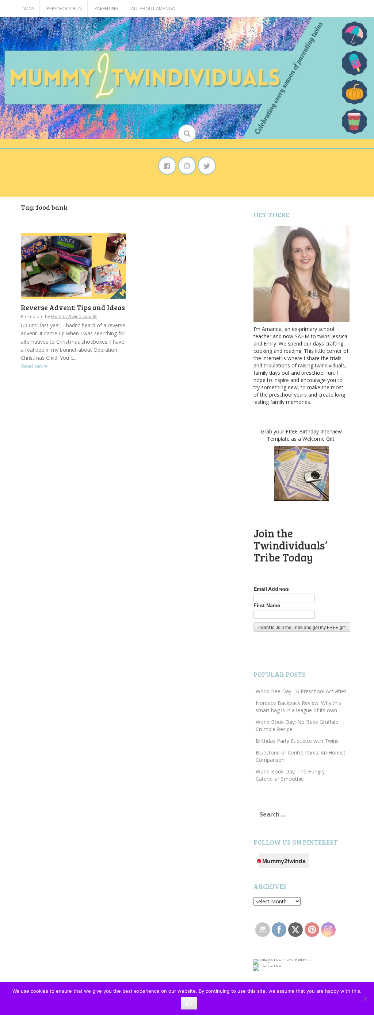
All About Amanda (153, 8)
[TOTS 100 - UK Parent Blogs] (283, 961)
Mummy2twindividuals (74, 316)
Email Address (271, 589)
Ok (189, 1004)
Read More (34, 366)
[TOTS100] (267, 967)
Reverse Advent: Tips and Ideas (73, 307)
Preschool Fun (64, 8)
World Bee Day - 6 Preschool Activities (301, 691)
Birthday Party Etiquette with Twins (297, 740)
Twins (27, 8)
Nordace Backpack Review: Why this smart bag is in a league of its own (298, 706)
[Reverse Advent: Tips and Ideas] (73, 265)
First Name (266, 605)
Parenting (106, 8)
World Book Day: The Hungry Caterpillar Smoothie (290, 775)
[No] (365, 998)
